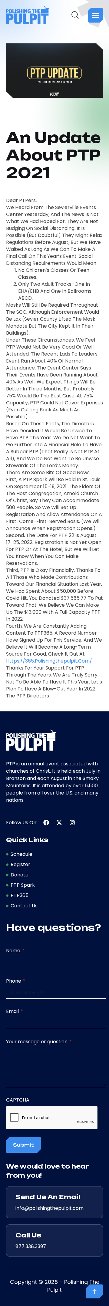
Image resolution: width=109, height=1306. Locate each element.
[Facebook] (46, 822)
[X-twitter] (59, 822)
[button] (95, 15)
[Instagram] (72, 822)
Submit (23, 1145)
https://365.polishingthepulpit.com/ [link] (49, 660)
